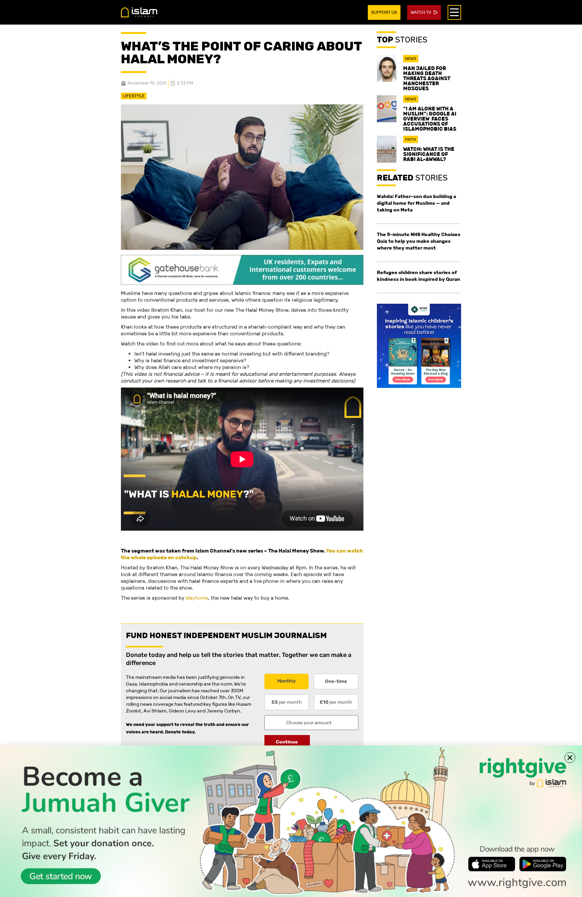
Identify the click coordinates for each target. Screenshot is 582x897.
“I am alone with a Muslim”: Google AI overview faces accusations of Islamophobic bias (429, 118)
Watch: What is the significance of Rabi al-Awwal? (428, 154)
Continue (287, 742)
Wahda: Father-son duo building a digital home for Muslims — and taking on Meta (416, 203)
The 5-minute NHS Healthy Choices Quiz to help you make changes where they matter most (418, 241)
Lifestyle (133, 96)
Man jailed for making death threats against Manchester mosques (426, 78)
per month (286, 702)
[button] (569, 757)
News (410, 58)
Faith (410, 139)
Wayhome (197, 598)
